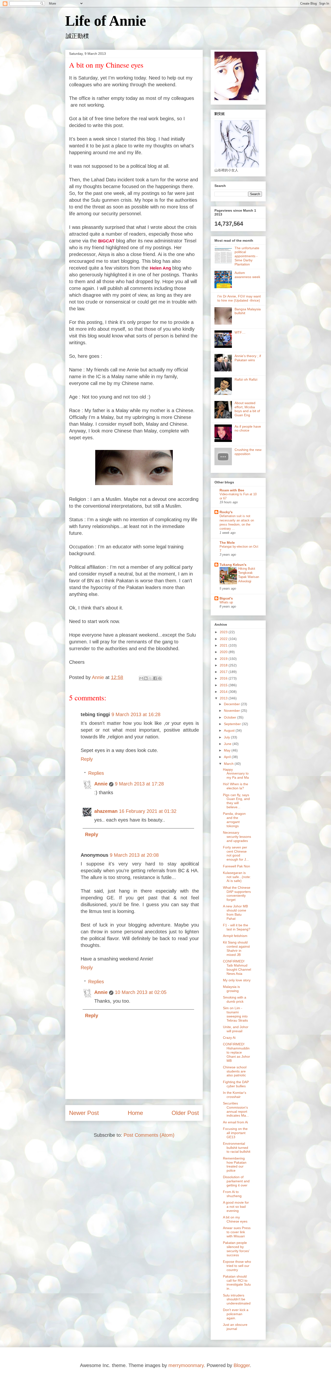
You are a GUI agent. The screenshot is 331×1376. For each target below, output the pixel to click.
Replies (96, 773)
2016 (224, 678)
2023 (224, 632)
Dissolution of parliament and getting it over (236, 1181)
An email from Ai (235, 1122)
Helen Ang (160, 268)
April (228, 757)
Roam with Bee (232, 490)
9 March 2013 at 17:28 (139, 783)
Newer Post (84, 1113)
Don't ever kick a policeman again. (235, 1314)
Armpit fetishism (235, 936)
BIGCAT (106, 241)
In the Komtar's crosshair (234, 1095)
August (230, 730)
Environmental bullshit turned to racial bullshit (236, 1148)
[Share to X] (150, 678)
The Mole (227, 542)
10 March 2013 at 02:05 (140, 992)
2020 (224, 652)
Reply (87, 759)
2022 (224, 639)
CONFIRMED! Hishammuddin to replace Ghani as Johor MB (236, 1052)
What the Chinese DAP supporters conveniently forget (237, 894)
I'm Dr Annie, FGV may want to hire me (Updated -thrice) (239, 298)
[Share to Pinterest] (159, 678)
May (227, 750)
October (230, 717)
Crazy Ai (229, 1038)
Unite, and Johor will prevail (235, 1029)
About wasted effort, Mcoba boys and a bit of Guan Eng (247, 409)
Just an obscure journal (235, 1327)
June (228, 744)
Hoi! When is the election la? (235, 786)
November (232, 710)
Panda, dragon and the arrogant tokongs (234, 820)
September (233, 724)
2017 (224, 672)
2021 (224, 645)
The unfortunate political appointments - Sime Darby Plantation (247, 256)
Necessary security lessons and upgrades (237, 837)
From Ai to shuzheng (232, 1194)
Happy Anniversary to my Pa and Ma (236, 774)
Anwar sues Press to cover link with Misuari (237, 1232)
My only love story (237, 980)
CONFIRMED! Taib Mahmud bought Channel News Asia (237, 967)
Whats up (226, 602)
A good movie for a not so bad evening (236, 1206)
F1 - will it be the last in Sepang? (236, 927)
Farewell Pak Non (236, 866)
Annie (101, 783)
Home (135, 1113)
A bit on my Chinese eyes (235, 1219)
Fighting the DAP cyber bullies (236, 1084)
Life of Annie (105, 21)
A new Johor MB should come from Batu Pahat (235, 912)
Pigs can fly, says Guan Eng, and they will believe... (236, 801)
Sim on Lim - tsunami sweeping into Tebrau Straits (235, 1014)
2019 (224, 659)
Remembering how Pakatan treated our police (234, 1164)
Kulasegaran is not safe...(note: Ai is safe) (237, 877)
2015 (224, 685)
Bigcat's (226, 598)
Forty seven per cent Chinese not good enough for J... (236, 853)
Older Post (185, 1113)
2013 (224, 698)
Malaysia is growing (231, 989)
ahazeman (106, 811)
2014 (224, 692)
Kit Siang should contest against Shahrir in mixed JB (236, 948)
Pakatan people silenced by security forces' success (236, 1249)
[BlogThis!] (145, 678)
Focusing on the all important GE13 (235, 1133)
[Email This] (141, 678)
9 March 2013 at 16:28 (135, 714)
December (232, 704)
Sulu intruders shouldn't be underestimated (237, 1299)
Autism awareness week (247, 275)
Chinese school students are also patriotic (234, 1071)
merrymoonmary (186, 1365)
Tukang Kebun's (233, 565)
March (229, 764)
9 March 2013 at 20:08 (134, 855)
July (227, 737)
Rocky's (226, 512)
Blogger (242, 1365)
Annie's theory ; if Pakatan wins (248, 358)
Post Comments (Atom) (149, 1135)
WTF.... (240, 332)
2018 (224, 665)
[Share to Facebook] (155, 678)
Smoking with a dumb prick (234, 999)
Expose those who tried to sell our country (237, 1266)
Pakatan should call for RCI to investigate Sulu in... (237, 1282)
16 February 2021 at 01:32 (147, 811)
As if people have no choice (248, 428)
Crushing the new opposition (248, 452)
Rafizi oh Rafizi (246, 379)
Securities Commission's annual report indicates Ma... (236, 1109)
